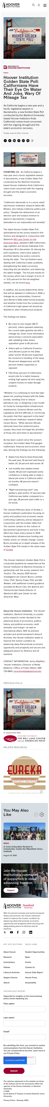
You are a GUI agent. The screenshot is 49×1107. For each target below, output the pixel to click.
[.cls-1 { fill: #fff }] (19, 140)
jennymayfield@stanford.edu (27, 671)
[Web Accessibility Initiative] (11, 5)
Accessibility (30, 982)
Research (8, 957)
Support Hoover (10, 977)
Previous (36, 814)
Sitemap (20, 1100)
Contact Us (30, 967)
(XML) (26, 1100)
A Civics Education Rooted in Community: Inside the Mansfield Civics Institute (24, 839)
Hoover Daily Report (34, 972)
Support (11, 890)
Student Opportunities (35, 952)
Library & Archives (12, 972)
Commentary (9, 962)
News (27, 957)
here (27, 282)
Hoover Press (31, 977)
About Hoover (10, 952)
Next (41, 814)
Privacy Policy (9, 1100)
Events (28, 962)
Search (7, 982)
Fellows (7, 967)
